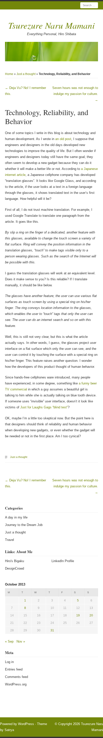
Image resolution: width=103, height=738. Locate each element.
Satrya (9, 730)
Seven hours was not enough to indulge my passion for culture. (75, 94)
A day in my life (16, 517)
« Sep (9, 641)
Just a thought (26, 74)
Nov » (20, 641)
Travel (9, 540)
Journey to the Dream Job (23, 525)
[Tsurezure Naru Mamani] (51, 51)
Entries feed (13, 669)
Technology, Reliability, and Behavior (46, 116)
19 (78, 615)
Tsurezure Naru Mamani (51, 25)
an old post (63, 139)
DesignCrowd (14, 568)
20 (91, 615)
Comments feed (16, 677)
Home (9, 74)
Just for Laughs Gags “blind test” (44, 407)
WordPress (26, 724)
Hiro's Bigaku (14, 561)
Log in (9, 662)
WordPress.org (15, 684)
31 (52, 630)
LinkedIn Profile (63, 561)
